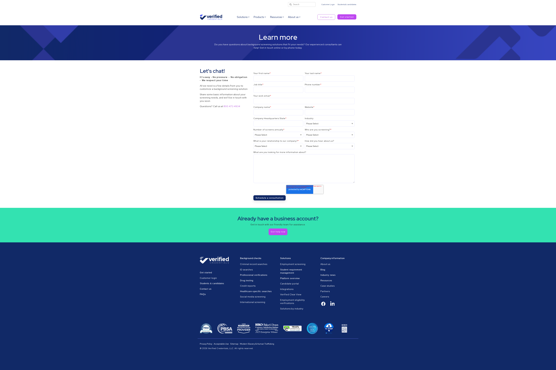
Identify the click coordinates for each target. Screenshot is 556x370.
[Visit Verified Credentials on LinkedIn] (332, 305)
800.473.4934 (232, 106)
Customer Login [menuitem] (328, 4)
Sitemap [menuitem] (234, 343)
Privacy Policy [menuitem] (206, 343)
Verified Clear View (290, 294)
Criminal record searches (253, 264)
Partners (325, 291)
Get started (347, 17)
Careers (324, 296)
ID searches (246, 269)
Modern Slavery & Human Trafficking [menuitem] (257, 343)
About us (325, 264)
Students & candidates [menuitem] (347, 4)
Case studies (327, 285)
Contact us (326, 17)
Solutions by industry (291, 308)
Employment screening (293, 264)
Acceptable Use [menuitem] (221, 343)
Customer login (208, 278)
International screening (252, 302)
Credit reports (248, 285)
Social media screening (253, 296)
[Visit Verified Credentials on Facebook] (323, 305)
